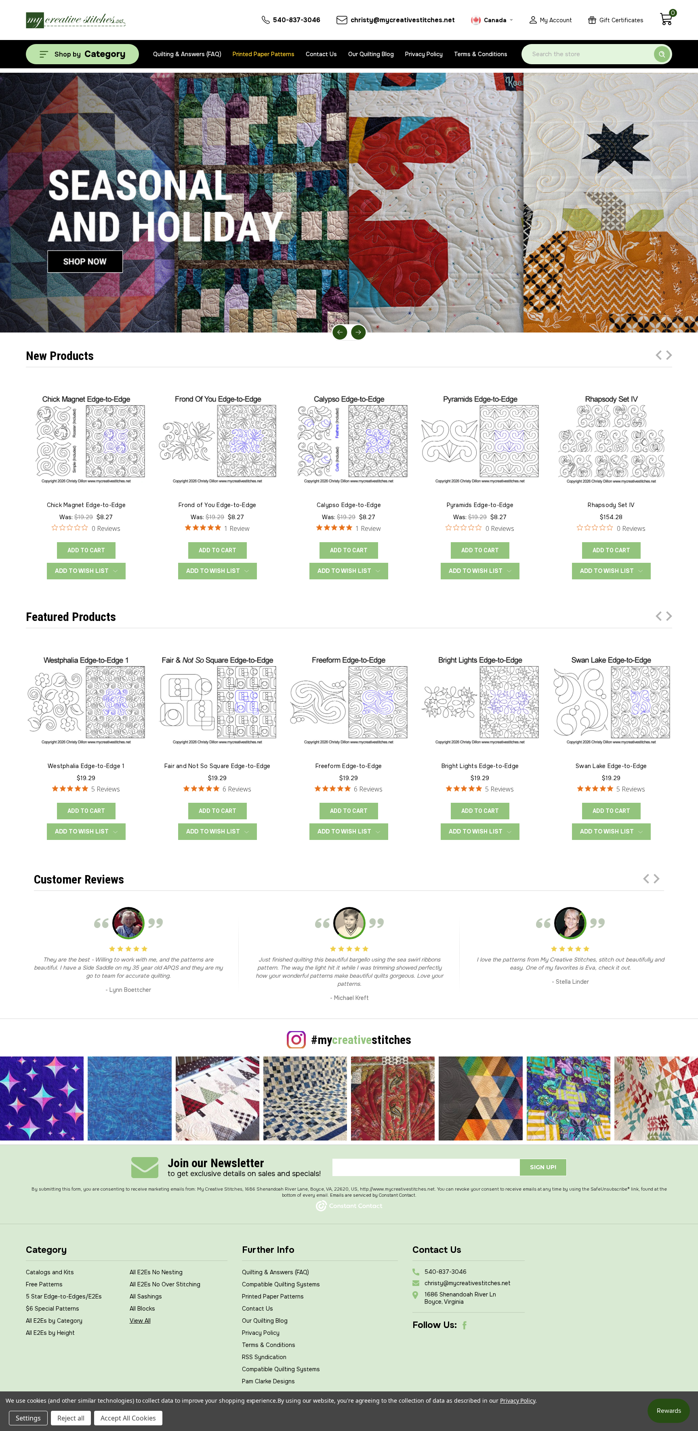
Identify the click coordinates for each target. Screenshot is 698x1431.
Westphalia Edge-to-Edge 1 (86, 766)
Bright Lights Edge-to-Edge (480, 766)
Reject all (70, 1418)
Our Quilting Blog (371, 54)
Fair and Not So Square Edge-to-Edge (217, 766)
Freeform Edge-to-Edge (348, 766)
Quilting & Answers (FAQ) (187, 54)
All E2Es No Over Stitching (165, 1284)
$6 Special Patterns (52, 1308)
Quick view (86, 438)
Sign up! (543, 1167)
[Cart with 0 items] (666, 23)
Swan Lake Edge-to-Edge (611, 766)
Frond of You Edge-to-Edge (217, 505)
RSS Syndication (264, 1357)
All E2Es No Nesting (156, 1272)
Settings (28, 1418)
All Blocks (142, 1308)
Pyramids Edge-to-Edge (480, 505)
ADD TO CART (86, 550)
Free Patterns (44, 1284)
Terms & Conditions (480, 54)
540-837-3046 (446, 1271)
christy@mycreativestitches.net (468, 1283)
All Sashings (146, 1296)
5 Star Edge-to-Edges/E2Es (64, 1296)
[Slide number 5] (349, 202)
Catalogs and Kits (50, 1272)
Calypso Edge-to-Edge (349, 505)
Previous (340, 332)
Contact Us (321, 54)
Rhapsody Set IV (611, 505)
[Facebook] (465, 1325)
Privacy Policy (424, 54)
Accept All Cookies (128, 1418)
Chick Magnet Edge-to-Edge (86, 505)
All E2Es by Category (54, 1320)
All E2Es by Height (50, 1332)
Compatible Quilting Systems (281, 1284)
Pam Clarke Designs (268, 1381)
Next (358, 332)
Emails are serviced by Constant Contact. (373, 1195)
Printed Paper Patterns (263, 54)
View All (140, 1320)
